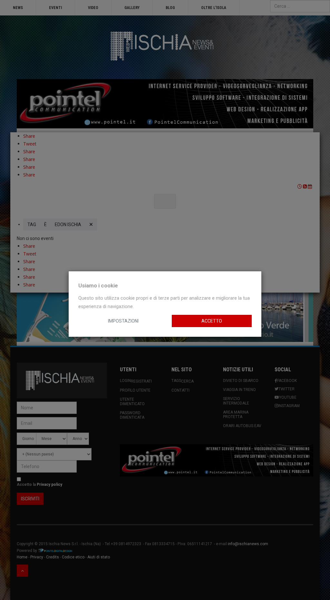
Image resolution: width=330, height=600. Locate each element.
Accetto (211, 321)
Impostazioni (123, 321)
